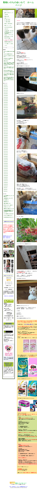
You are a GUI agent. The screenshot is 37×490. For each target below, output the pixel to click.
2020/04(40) (6, 144)
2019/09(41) (6, 156)
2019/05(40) (6, 163)
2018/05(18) (6, 184)
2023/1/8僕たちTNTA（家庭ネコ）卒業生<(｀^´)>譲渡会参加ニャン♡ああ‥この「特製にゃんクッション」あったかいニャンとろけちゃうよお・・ (9, 79)
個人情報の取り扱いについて (24, 486)
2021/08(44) (6, 116)
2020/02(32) (6, 147)
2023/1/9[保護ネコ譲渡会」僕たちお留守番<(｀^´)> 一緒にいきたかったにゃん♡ (9, 74)
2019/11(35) (6, 152)
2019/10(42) (6, 154)
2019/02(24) (6, 168)
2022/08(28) (6, 95)
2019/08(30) (6, 158)
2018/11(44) (6, 173)
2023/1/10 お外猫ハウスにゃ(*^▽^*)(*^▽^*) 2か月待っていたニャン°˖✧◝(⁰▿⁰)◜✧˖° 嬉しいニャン (9, 71)
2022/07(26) (6, 97)
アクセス (18, 486)
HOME (10, 486)
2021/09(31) (6, 114)
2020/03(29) (6, 145)
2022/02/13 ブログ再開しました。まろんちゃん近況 (8, 59)
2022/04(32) (6, 102)
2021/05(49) (6, 121)
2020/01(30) (6, 149)
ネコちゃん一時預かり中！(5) (8, 215)
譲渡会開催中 (9, 323)
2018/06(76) (6, 182)
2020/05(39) (6, 142)
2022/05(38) (6, 100)
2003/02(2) (5, 189)
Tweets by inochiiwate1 (8, 295)
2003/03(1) (5, 187)
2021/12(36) (6, 109)
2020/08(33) (6, 137)
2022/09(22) (6, 93)
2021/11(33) (6, 111)
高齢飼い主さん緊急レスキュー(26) (9, 208)
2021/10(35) (6, 112)
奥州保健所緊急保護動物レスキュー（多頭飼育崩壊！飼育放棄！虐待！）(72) (9, 211)
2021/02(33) (6, 126)
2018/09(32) (6, 177)
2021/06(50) (6, 119)
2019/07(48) (6, 159)
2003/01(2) (5, 191)
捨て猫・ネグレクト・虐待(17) (8, 205)
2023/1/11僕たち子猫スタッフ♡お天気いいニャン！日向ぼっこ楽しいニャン (9, 68)
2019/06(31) (6, 161)
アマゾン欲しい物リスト (29, 324)
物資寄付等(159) (6, 201)
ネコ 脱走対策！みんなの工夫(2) (8, 213)
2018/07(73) (6, 180)
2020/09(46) (6, 135)
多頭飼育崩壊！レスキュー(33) (8, 198)
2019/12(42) (6, 151)
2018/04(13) (6, 185)
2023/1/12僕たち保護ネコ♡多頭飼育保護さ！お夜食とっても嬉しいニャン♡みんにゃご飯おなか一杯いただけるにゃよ (9, 64)
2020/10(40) (6, 133)
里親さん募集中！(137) (7, 203)
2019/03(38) (6, 166)
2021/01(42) (6, 128)
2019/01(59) (6, 170)
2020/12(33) (6, 130)
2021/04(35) (6, 123)
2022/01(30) (6, 107)
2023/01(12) (6, 86)
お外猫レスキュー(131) (7, 206)
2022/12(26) (6, 88)
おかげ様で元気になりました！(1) (8, 217)
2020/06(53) (6, 140)
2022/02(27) (6, 105)
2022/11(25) (6, 90)
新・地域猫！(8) (6, 199)
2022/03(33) (6, 104)
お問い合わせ (14, 486)
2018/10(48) (6, 175)
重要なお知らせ (6, 60)
